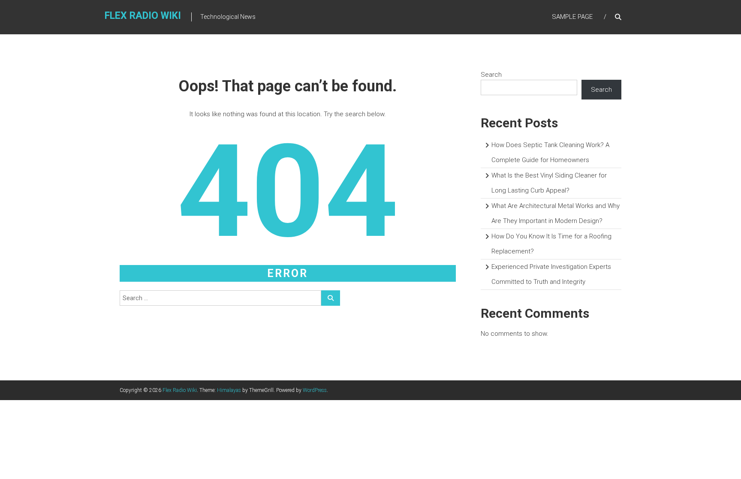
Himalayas (229, 390)
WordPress (315, 390)
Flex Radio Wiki (143, 15)
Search (491, 74)
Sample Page (572, 17)
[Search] (330, 298)
